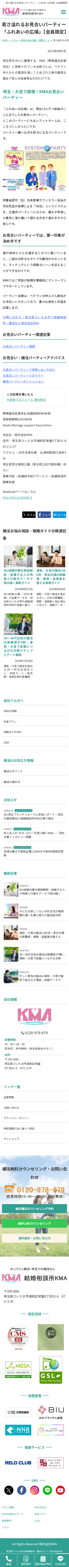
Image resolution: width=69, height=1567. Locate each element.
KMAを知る (41, 1507)
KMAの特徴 (10, 711)
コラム (5, 1527)
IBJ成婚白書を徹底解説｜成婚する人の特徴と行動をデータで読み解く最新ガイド (18, 576)
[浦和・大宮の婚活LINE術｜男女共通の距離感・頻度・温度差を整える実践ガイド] (51, 556)
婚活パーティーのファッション (23, 381)
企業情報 (9, 1097)
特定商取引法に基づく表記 (19, 1128)
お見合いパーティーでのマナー (23, 375)
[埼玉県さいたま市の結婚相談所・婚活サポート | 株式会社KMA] (11, 12)
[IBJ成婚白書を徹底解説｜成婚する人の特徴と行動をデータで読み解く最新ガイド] (18, 556)
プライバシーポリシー (16, 1118)
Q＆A (37, 1521)
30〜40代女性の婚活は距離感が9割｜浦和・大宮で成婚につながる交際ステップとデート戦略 (18, 646)
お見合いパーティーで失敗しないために (29, 369)
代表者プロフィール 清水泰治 (26, 399)
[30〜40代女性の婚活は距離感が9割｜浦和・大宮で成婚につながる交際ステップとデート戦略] (18, 624)
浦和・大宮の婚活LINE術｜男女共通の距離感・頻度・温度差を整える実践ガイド (51, 576)
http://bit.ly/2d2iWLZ (17, 497)
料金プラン (10, 721)
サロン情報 (8, 1507)
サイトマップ (11, 1139)
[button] (63, 12)
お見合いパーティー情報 (19, 346)
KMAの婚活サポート (12, 1514)
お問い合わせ (11, 1107)
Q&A (6, 742)
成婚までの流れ (13, 732)
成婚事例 (6, 1521)
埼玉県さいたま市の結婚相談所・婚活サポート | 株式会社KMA (34, 1551)
